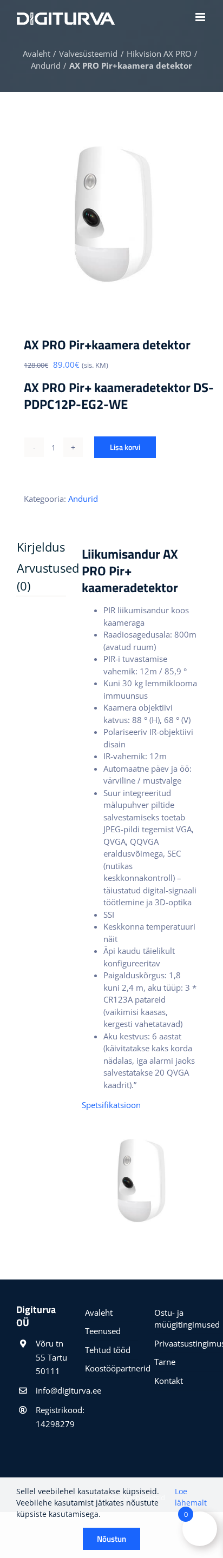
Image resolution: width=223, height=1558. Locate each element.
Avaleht (99, 1312)
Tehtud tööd (107, 1349)
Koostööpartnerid (111, 1368)
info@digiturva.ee (52, 1390)
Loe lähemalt (191, 1497)
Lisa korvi (125, 447)
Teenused (103, 1330)
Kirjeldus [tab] (32, 547)
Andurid (83, 498)
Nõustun (111, 1539)
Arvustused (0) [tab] (32, 577)
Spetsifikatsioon (112, 1104)
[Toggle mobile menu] (201, 17)
